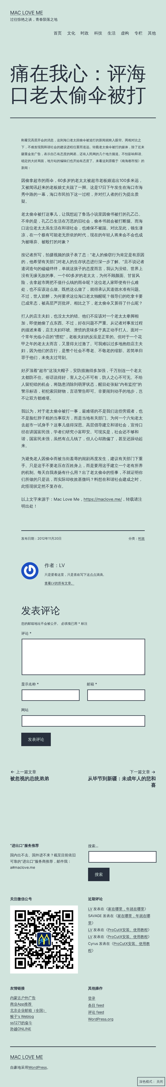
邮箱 (92, 684)
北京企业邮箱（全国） (28, 1010)
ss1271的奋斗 (21, 1023)
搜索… (93, 846)
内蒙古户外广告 (23, 998)
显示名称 (30, 684)
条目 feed (96, 1005)
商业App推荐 (21, 1004)
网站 (25, 710)
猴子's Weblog (22, 1016)
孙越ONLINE (20, 1029)
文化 (71, 33)
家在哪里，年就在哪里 (126, 909)
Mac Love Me (26, 13)
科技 (98, 33)
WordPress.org (100, 1019)
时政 (85, 33)
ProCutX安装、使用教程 (128, 930)
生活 (111, 33)
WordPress (37, 1067)
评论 (26, 633)
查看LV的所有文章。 (59, 583)
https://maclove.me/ (103, 499)
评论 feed (96, 1012)
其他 (152, 33)
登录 (91, 998)
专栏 (138, 33)
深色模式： (147, 1081)
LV (90, 909)
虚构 (125, 33)
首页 (58, 33)
